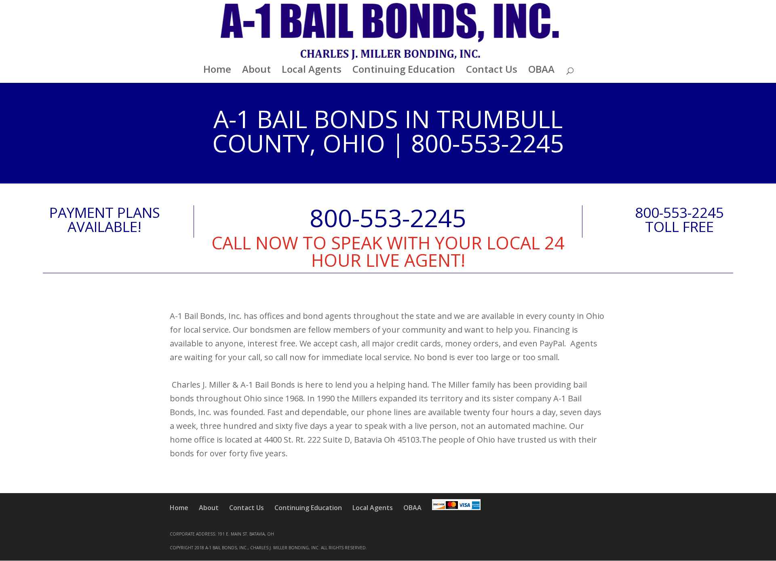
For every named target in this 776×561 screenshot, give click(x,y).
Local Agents (312, 71)
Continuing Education (403, 71)
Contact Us (491, 71)
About (256, 71)
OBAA (541, 71)
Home (217, 71)
